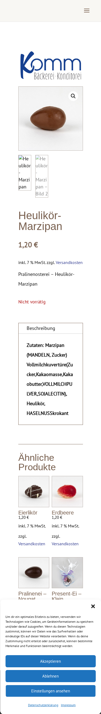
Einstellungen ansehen (50, 690)
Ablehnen (50, 676)
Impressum (68, 705)
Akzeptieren (50, 661)
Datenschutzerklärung (43, 705)
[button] (93, 606)
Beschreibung (41, 328)
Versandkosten (69, 262)
